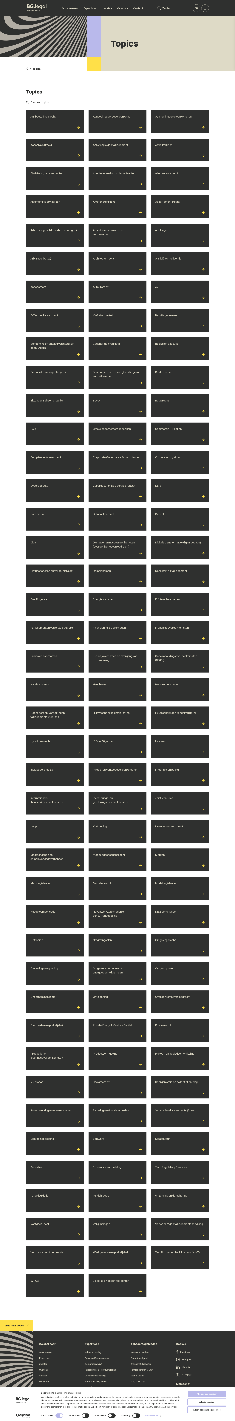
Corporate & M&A (94, 1364)
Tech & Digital (137, 1375)
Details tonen (151, 1415)
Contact (138, 8)
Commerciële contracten (97, 1358)
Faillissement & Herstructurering (100, 1369)
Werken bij (44, 1381)
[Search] (159, 8)
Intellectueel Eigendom (95, 1381)
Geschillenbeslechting (95, 1375)
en (196, 8)
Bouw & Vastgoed (139, 1358)
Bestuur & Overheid (140, 1352)
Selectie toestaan (207, 1402)
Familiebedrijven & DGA (142, 1369)
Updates (107, 8)
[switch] (85, 1415)
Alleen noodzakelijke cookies (207, 1410)
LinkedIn (186, 1367)
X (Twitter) (187, 1374)
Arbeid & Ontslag (93, 1352)
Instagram (186, 1359)
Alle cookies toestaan (207, 1394)
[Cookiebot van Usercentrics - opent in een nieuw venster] (23, 1416)
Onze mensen (70, 8)
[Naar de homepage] (36, 8)
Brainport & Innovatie (141, 1364)
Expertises (90, 8)
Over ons (122, 8)
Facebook (185, 1352)
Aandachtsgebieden (144, 1344)
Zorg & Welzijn (138, 1381)
